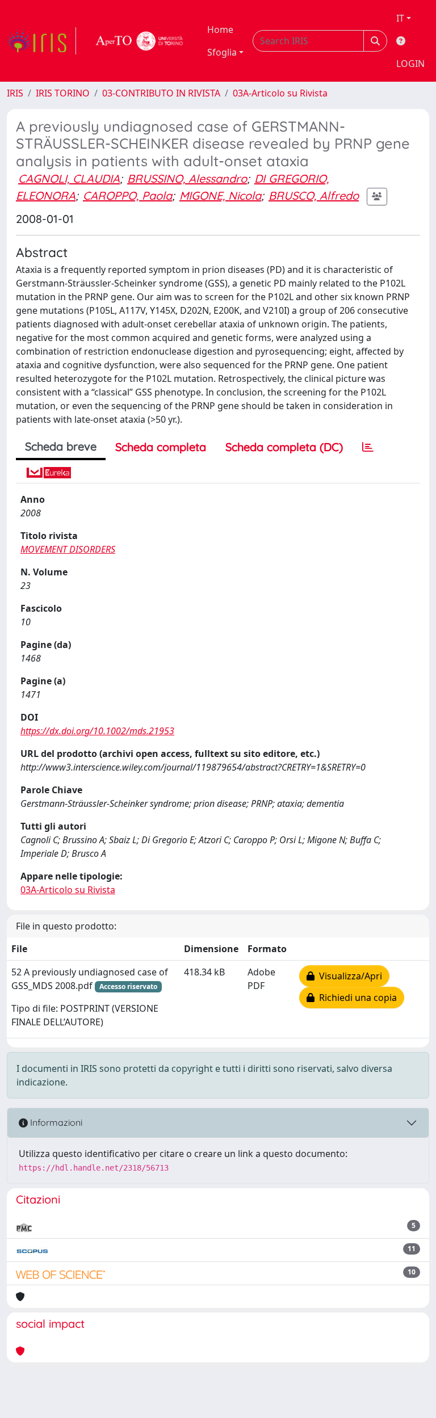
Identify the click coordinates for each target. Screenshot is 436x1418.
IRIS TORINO (63, 93)
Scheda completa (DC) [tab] (284, 447)
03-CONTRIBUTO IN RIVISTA (161, 93)
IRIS (15, 93)
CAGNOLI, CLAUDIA (69, 178)
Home (220, 29)
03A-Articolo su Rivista (280, 93)
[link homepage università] (139, 40)
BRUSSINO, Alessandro (187, 178)
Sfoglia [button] (222, 52)
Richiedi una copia (356, 997)
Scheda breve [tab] (61, 446)
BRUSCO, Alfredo (314, 195)
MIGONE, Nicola (220, 195)
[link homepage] (41, 40)
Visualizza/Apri (348, 976)
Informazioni (55, 1122)
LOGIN (410, 63)
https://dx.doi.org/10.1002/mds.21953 (97, 731)
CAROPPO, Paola (127, 195)
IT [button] (400, 18)
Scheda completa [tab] (160, 447)
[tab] (368, 447)
